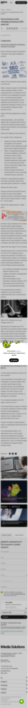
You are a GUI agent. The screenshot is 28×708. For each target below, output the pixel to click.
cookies (18, 351)
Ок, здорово (14, 360)
